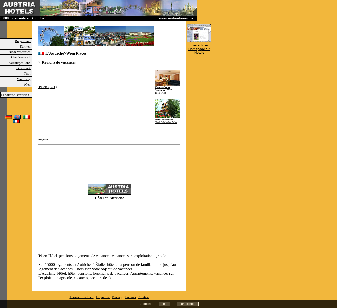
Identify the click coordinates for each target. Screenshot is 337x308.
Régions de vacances (59, 62)
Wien (27, 84)
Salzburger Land (20, 63)
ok (164, 304)
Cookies (130, 297)
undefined (188, 304)
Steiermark (23, 68)
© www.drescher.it (82, 297)
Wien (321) (47, 87)
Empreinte (103, 297)
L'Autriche (54, 53)
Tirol (27, 73)
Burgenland (23, 41)
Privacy (117, 297)
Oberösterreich (21, 57)
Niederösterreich (20, 52)
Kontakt (143, 297)
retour (43, 140)
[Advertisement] (96, 77)
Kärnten (25, 46)
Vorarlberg (24, 79)
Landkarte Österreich (15, 95)
